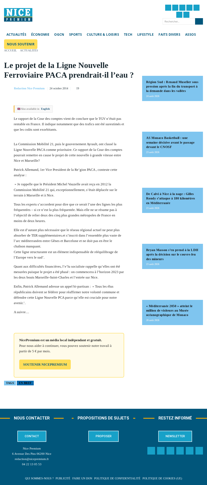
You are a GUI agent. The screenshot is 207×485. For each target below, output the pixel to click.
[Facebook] (168, 8)
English (45, 108)
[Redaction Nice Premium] (8, 88)
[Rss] (199, 451)
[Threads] (189, 8)
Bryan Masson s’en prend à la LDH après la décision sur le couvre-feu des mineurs (172, 254)
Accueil (10, 50)
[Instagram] (182, 8)
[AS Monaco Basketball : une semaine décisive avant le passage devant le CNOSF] (172, 118)
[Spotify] (189, 451)
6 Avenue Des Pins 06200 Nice (31, 453)
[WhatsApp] (121, 88)
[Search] (199, 21)
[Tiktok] (196, 8)
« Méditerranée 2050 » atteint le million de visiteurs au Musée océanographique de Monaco (169, 310)
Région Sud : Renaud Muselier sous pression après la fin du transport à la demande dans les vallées (172, 86)
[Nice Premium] (18, 15)
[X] (111, 88)
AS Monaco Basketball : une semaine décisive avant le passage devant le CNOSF (170, 142)
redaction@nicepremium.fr (32, 459)
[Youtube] (186, 15)
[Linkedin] (179, 15)
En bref (25, 383)
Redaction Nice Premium (29, 88)
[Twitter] (175, 8)
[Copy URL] (93, 88)
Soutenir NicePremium (45, 364)
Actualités (29, 50)
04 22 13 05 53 (31, 464)
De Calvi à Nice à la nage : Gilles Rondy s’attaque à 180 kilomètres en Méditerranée (170, 198)
